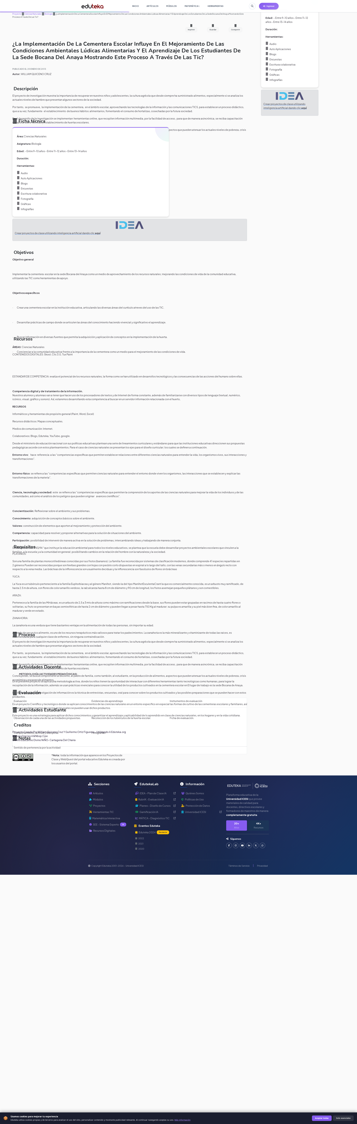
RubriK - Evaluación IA (151, 799)
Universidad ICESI (195, 812)
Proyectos (99, 805)
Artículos (98, 793)
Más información (182, 1120)
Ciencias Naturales (32, 14)
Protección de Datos (198, 805)
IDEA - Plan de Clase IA (153, 793)
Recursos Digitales (104, 830)
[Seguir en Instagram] (235, 845)
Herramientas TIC (103, 812)
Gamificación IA (149, 812)
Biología (48, 14)
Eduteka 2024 (153, 832)
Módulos (98, 799)
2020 (141, 848)
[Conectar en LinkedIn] (249, 845)
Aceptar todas (322, 1118)
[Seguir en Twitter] (256, 845)
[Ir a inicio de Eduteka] (92, 6)
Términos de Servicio (239, 865)
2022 (141, 838)
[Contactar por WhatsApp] (262, 845)
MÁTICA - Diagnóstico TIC (154, 818)
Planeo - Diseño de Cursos (155, 805)
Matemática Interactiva (106, 818)
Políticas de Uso (194, 799)
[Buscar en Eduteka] (252, 6)
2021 (140, 843)
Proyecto (16, 14)
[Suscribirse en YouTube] (242, 845)
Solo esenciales (343, 1118)
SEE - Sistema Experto (108, 824)
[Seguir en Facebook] (229, 845)
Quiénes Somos (195, 793)
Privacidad (262, 865)
